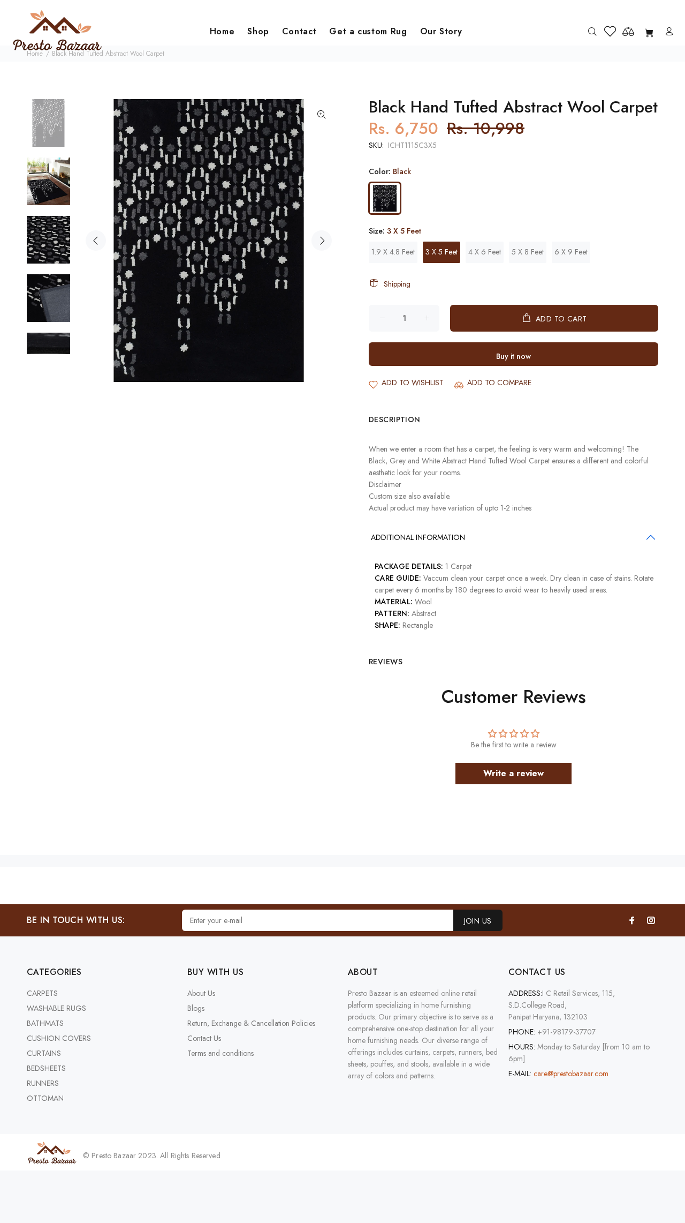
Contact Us (204, 1038)
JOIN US (478, 921)
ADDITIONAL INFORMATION (418, 537)
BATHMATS (45, 1023)
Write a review (513, 773)
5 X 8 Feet (528, 251)
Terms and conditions (220, 1053)
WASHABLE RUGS (56, 1008)
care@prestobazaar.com (571, 1073)
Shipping (397, 284)
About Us (201, 993)
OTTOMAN (45, 1098)
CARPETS (42, 993)
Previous (96, 240)
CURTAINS (44, 1053)
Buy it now (513, 356)
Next (321, 240)
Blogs (195, 1008)
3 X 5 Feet (441, 251)
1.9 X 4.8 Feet (393, 251)
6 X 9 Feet (571, 251)
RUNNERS (43, 1083)
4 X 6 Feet (484, 251)
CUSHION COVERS (59, 1038)
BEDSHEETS (46, 1068)
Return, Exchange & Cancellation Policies (251, 1023)
